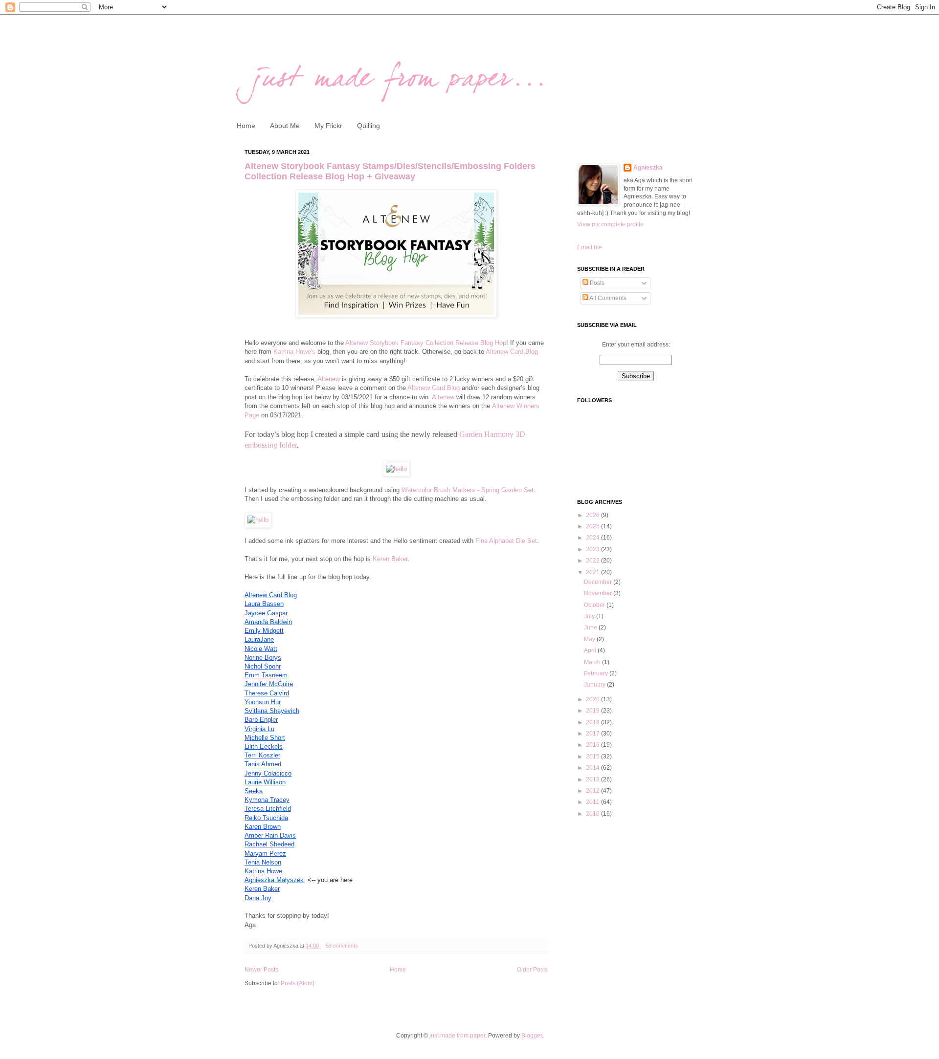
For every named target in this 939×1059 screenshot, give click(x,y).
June (591, 627)
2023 (593, 549)
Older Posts (532, 969)
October (595, 605)
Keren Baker (390, 558)
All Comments (607, 298)
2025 (593, 526)
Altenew (328, 379)
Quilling (368, 126)
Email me (589, 247)
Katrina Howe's (294, 351)
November (598, 593)
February (596, 673)
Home (246, 126)
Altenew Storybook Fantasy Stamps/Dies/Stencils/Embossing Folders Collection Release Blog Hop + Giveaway (390, 171)
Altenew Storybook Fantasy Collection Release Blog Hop (425, 342)
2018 (593, 722)
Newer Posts (261, 969)
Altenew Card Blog (511, 351)
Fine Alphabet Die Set (505, 540)
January (595, 684)
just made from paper (457, 1035)
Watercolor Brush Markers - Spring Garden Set (468, 490)
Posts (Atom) (297, 983)
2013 (593, 779)
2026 (593, 515)
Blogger (531, 1035)
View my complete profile (610, 224)
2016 (593, 744)
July (590, 616)
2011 (593, 802)
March (593, 662)
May (590, 639)
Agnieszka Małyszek (274, 880)
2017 (593, 733)
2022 (593, 560)
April (591, 650)
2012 (593, 790)
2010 (593, 813)
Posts (596, 283)
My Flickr (328, 126)
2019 (593, 710)
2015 (593, 756)
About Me (285, 126)
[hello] (396, 469)
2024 (593, 537)
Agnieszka (648, 167)
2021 (593, 572)
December (598, 582)
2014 (593, 767)
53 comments (342, 946)
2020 (593, 699)
